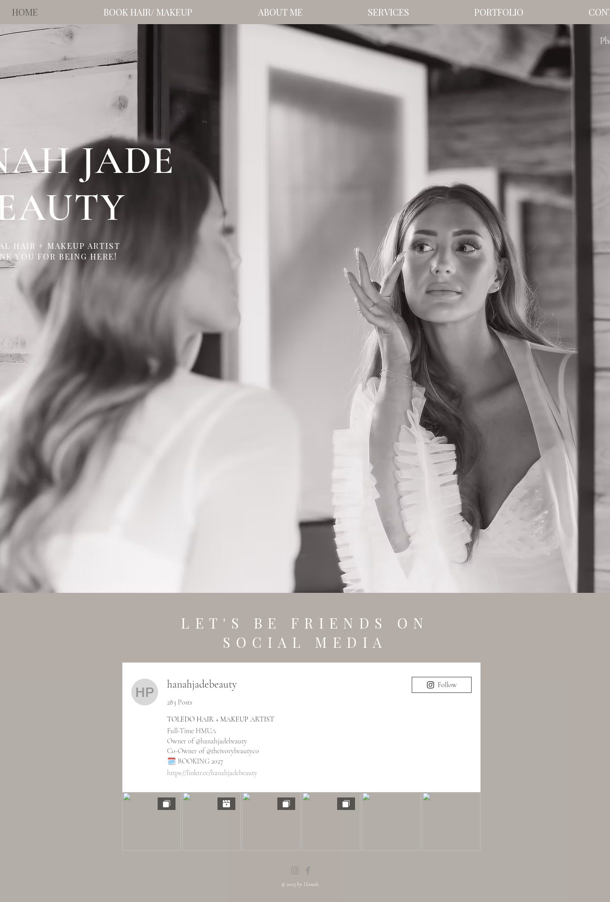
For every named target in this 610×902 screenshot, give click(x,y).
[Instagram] (295, 870)
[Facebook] (308, 870)
